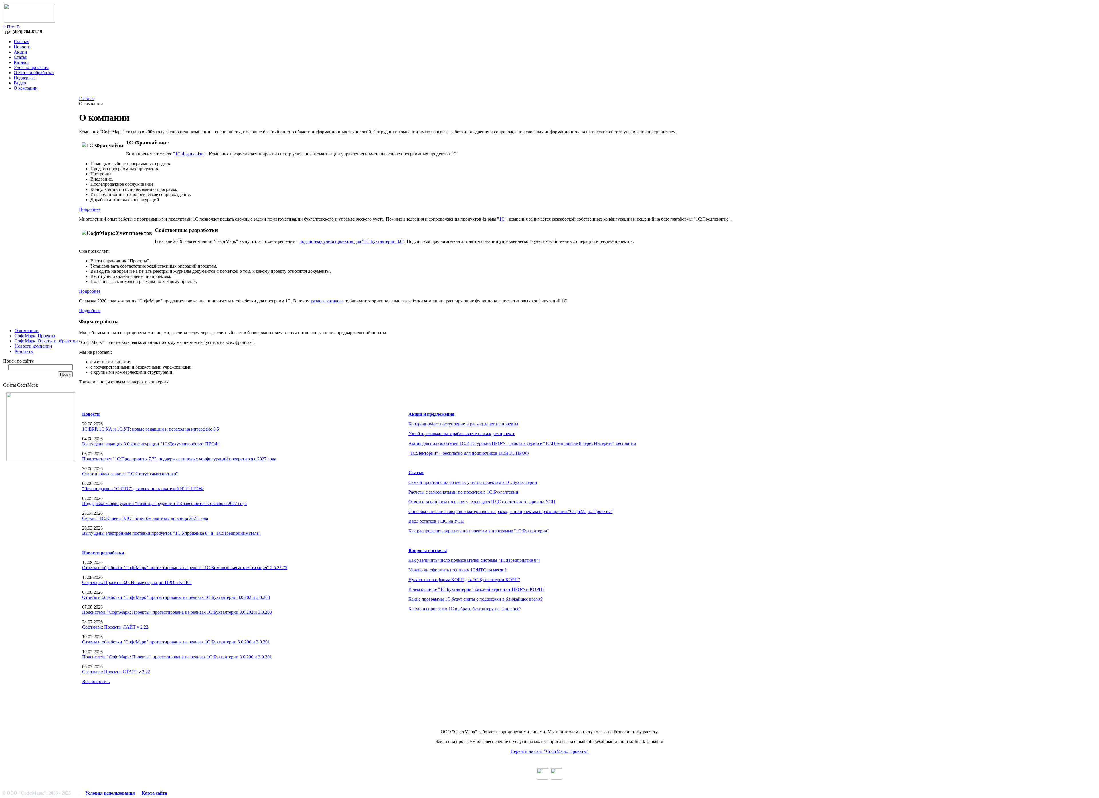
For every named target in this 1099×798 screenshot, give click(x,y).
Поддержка (25, 77)
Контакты (24, 351)
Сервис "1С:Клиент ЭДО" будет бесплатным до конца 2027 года (145, 518)
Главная (21, 41)
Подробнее (89, 209)
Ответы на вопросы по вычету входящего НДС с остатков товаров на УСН (481, 501)
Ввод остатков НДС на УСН (436, 521)
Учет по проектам (31, 67)
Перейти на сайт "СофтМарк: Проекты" (550, 751)
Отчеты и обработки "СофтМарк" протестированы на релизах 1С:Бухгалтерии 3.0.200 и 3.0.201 (176, 641)
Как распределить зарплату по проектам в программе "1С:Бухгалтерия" (478, 530)
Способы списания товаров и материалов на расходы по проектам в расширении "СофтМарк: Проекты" (510, 511)
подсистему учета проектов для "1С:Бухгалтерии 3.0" (351, 241)
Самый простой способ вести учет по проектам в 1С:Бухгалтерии (472, 482)
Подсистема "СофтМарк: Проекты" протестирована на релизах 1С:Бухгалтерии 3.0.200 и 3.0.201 (177, 656)
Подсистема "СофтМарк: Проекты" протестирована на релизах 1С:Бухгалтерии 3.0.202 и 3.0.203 (177, 612)
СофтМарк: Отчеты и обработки (46, 340)
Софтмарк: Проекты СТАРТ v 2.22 (116, 671)
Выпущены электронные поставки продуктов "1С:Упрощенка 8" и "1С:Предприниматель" (171, 533)
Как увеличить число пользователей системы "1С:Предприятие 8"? (474, 560)
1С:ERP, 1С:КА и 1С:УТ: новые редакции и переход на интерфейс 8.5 (150, 429)
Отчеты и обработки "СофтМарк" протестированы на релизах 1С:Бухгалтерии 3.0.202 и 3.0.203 (176, 597)
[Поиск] (8, 26)
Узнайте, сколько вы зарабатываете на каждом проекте (461, 433)
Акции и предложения (431, 414)
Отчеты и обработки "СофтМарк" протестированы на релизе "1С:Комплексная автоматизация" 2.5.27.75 (184, 567)
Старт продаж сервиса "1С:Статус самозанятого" (130, 473)
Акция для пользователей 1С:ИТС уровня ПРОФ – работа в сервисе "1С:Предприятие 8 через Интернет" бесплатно (522, 443)
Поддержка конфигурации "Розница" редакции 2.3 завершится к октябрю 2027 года (164, 503)
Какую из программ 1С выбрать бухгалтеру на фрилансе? (464, 608)
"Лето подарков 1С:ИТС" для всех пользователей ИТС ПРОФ (143, 488)
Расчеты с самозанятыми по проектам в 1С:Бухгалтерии (463, 492)
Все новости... (96, 681)
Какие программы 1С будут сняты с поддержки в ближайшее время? (475, 599)
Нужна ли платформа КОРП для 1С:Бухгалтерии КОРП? (464, 579)
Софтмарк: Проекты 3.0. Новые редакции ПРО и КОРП (137, 582)
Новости (22, 46)
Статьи (20, 57)
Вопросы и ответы (427, 550)
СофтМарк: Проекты (35, 335)
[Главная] (4, 26)
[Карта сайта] (13, 26)
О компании (26, 88)
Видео (20, 82)
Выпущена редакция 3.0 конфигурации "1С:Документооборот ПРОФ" (151, 443)
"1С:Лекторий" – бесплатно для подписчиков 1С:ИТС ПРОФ (468, 453)
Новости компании (33, 346)
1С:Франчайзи (189, 153)
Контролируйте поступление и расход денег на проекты (463, 423)
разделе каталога (327, 300)
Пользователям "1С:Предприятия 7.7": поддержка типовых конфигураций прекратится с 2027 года (179, 458)
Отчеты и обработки (34, 72)
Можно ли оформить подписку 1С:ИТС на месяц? (457, 569)
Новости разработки (103, 552)
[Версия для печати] (18, 26)
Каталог (21, 62)
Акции (20, 51)
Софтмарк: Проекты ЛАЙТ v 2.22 (115, 627)
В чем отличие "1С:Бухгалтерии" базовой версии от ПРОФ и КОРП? (476, 589)
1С (502, 219)
